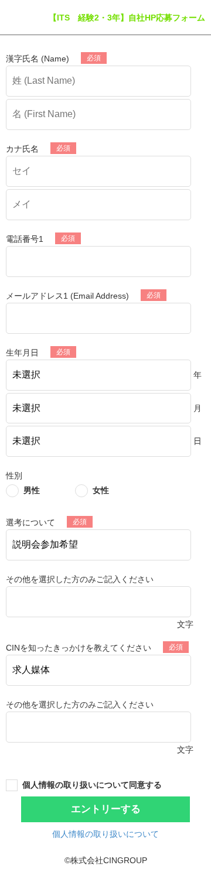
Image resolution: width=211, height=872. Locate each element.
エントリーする (106, 809)
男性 (31, 490)
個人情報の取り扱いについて (105, 834)
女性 (101, 490)
